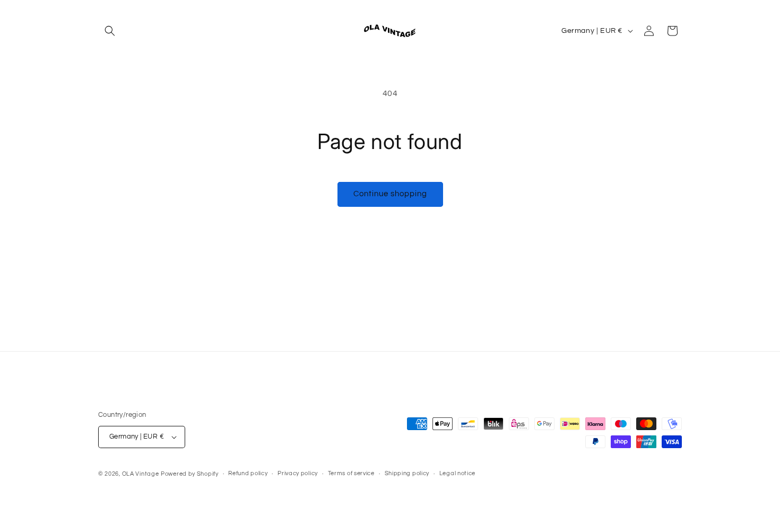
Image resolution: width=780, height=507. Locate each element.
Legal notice (457, 473)
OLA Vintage (140, 474)
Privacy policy (298, 473)
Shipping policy (407, 473)
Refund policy (247, 473)
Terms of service (351, 473)
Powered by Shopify (190, 474)
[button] (110, 30)
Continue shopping (390, 194)
